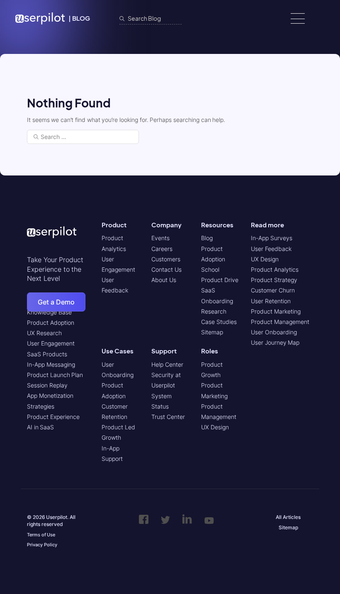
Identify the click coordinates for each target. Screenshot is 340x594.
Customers (165, 259)
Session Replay (47, 385)
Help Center (167, 364)
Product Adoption (50, 322)
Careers (161, 248)
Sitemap (212, 332)
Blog (207, 237)
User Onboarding (274, 332)
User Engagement (51, 343)
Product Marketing (276, 311)
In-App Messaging (51, 364)
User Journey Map (275, 342)
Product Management (280, 321)
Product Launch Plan (55, 374)
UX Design (215, 427)
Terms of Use (41, 535)
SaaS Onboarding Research (217, 300)
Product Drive (219, 279)
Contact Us (166, 269)
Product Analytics (275, 269)
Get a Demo (56, 302)
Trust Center (168, 416)
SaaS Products (47, 354)
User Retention (271, 300)
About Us (163, 279)
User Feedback (271, 248)
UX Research (44, 332)
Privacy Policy (42, 545)
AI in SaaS (40, 427)
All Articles (288, 517)
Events (160, 237)
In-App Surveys (271, 237)
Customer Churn (273, 290)
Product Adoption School (213, 259)
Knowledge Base (49, 312)
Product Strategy (274, 279)
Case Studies (219, 321)
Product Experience (53, 416)
